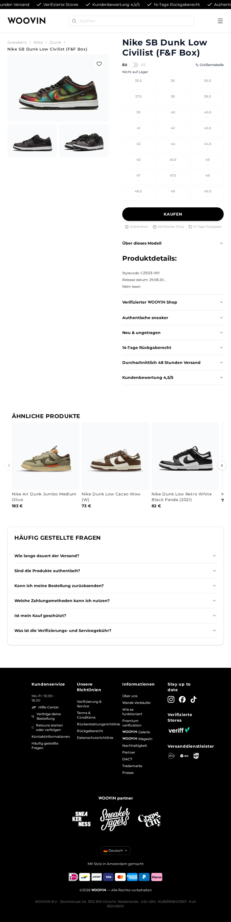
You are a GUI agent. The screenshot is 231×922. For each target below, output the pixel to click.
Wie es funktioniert (132, 711)
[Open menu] (220, 20)
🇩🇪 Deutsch (113, 850)
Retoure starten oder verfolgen (49, 727)
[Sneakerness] (81, 819)
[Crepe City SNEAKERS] (149, 819)
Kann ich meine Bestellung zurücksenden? (59, 585)
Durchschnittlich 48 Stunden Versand (161, 362)
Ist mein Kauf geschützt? (40, 615)
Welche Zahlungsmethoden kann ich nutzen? (62, 600)
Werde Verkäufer (136, 703)
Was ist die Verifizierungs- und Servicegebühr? (62, 630)
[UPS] (196, 755)
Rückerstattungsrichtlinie (93, 724)
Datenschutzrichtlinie (93, 738)
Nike (38, 42)
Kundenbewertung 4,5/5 (147, 377)
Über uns (129, 696)
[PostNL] (172, 756)
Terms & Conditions (86, 715)
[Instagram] (171, 699)
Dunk (55, 42)
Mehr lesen (131, 286)
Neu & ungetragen (141, 332)
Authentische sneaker (145, 317)
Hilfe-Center (48, 707)
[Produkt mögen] (99, 64)
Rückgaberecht (90, 731)
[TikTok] (193, 699)
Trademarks (132, 766)
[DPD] (184, 756)
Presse (128, 772)
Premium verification (131, 723)
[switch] (133, 64)
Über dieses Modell (141, 243)
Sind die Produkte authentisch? (47, 570)
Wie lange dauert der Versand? (46, 555)
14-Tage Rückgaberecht (146, 347)
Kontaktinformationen (47, 736)
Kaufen (173, 214)
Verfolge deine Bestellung (49, 716)
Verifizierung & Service (89, 703)
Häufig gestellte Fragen (45, 745)
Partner (128, 752)
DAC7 (127, 759)
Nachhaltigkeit (134, 745)
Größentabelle (212, 65)
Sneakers (17, 42)
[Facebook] (182, 699)
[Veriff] (179, 729)
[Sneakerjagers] (115, 819)
